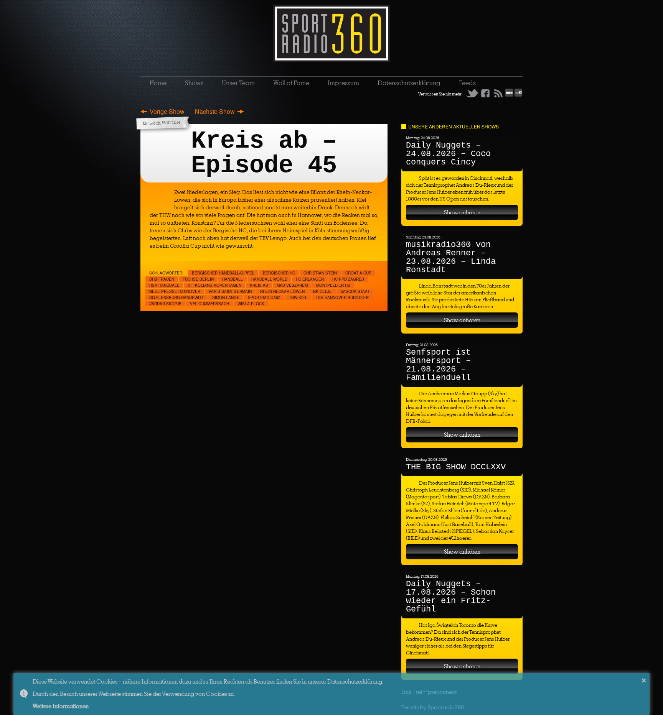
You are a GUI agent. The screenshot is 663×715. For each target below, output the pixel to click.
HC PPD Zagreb (348, 279)
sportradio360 (264, 297)
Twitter (472, 93)
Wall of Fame (291, 82)
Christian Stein (320, 273)
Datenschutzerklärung (409, 82)
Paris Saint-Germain (230, 291)
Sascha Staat (354, 291)
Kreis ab (259, 285)
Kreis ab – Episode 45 (264, 153)
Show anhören (462, 212)
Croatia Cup (358, 273)
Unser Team (238, 82)
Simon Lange (225, 297)
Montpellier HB (333, 285)
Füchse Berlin (198, 279)
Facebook (485, 93)
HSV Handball (164, 285)
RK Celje (322, 291)
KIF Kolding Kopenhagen (214, 285)
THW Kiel (298, 297)
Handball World (269, 279)
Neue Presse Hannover (174, 291)
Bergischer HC (279, 273)
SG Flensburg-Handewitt (176, 297)
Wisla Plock (250, 303)
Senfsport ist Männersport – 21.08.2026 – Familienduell (438, 365)
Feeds (467, 82)
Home (158, 82)
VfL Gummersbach (209, 303)
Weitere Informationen (61, 706)
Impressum (343, 82)
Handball (232, 279)
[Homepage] (331, 33)
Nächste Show (215, 111)
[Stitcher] (509, 95)
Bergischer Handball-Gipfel (223, 273)
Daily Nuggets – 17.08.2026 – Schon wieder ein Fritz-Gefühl (451, 596)
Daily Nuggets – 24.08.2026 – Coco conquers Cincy (448, 154)
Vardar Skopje (165, 303)
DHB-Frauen (161, 279)
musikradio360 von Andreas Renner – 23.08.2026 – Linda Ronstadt (451, 257)
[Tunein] (518, 95)
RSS (498, 93)
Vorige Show (167, 111)
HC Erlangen (310, 279)
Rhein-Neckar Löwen (282, 291)
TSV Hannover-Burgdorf (342, 297)
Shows (194, 82)
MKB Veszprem (292, 285)
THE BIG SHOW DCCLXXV (456, 467)
